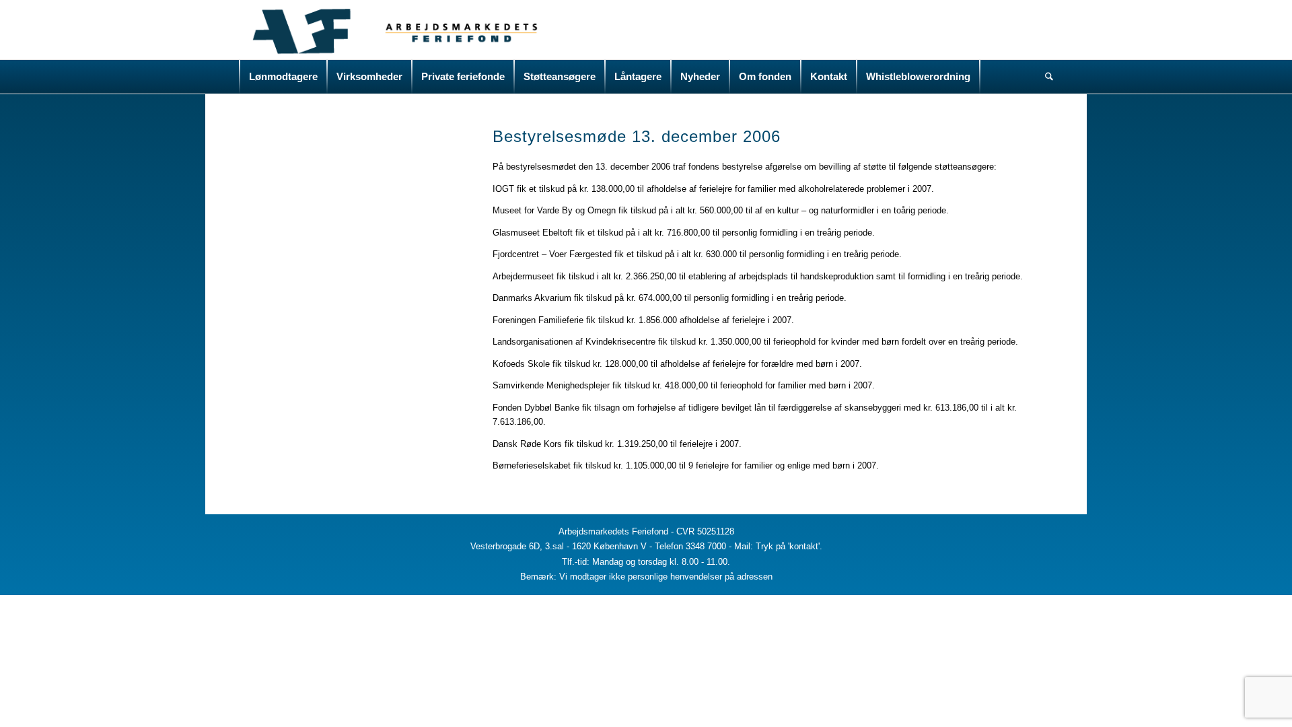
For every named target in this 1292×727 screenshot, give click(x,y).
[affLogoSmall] (389, 29)
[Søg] (1044, 77)
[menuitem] (284, 77)
